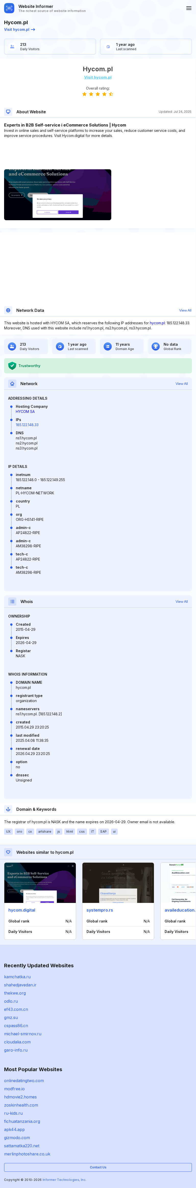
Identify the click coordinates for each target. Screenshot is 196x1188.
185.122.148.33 (27, 425)
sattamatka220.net (21, 1145)
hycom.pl (157, 323)
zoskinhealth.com (21, 1105)
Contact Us (98, 1167)
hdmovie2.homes (20, 1096)
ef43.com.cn (16, 1009)
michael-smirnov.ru (22, 1033)
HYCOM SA (25, 411)
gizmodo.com (17, 1137)
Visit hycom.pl (16, 29)
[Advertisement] (97, 153)
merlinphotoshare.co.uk (27, 1153)
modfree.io (14, 1088)
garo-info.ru (16, 1050)
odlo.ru (11, 1001)
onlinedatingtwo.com (24, 1080)
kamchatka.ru (17, 976)
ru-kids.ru (13, 1113)
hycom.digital (21, 910)
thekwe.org (15, 993)
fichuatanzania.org (22, 1121)
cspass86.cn (16, 1025)
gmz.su (11, 1017)
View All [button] (185, 310)
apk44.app (14, 1129)
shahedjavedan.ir (20, 984)
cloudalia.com (17, 1041)
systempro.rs (100, 910)
